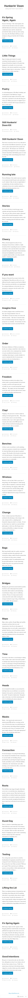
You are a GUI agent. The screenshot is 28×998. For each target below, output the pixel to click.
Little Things (8, 55)
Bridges (6, 583)
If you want (8, 274)
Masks (5, 716)
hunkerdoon (6, 46)
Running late (8, 174)
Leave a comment (16, 298)
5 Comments (14, 740)
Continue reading (7, 41)
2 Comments (14, 165)
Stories (6, 206)
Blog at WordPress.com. (14, 993)
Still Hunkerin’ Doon (12, 139)
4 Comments (14, 229)
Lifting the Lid (9, 887)
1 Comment (14, 46)
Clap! (5, 410)
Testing (6, 854)
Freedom (7, 377)
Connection (8, 750)
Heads (5, 685)
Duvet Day (7, 821)
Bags (4, 547)
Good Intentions (10, 956)
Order (5, 343)
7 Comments (14, 978)
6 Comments (14, 609)
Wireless (6, 477)
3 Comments (14, 112)
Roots (5, 785)
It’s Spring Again (10, 923)
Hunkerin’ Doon (14, 5)
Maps (5, 618)
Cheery (6, 239)
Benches (6, 443)
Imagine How (9, 308)
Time (4, 654)
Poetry (5, 89)
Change (6, 512)
